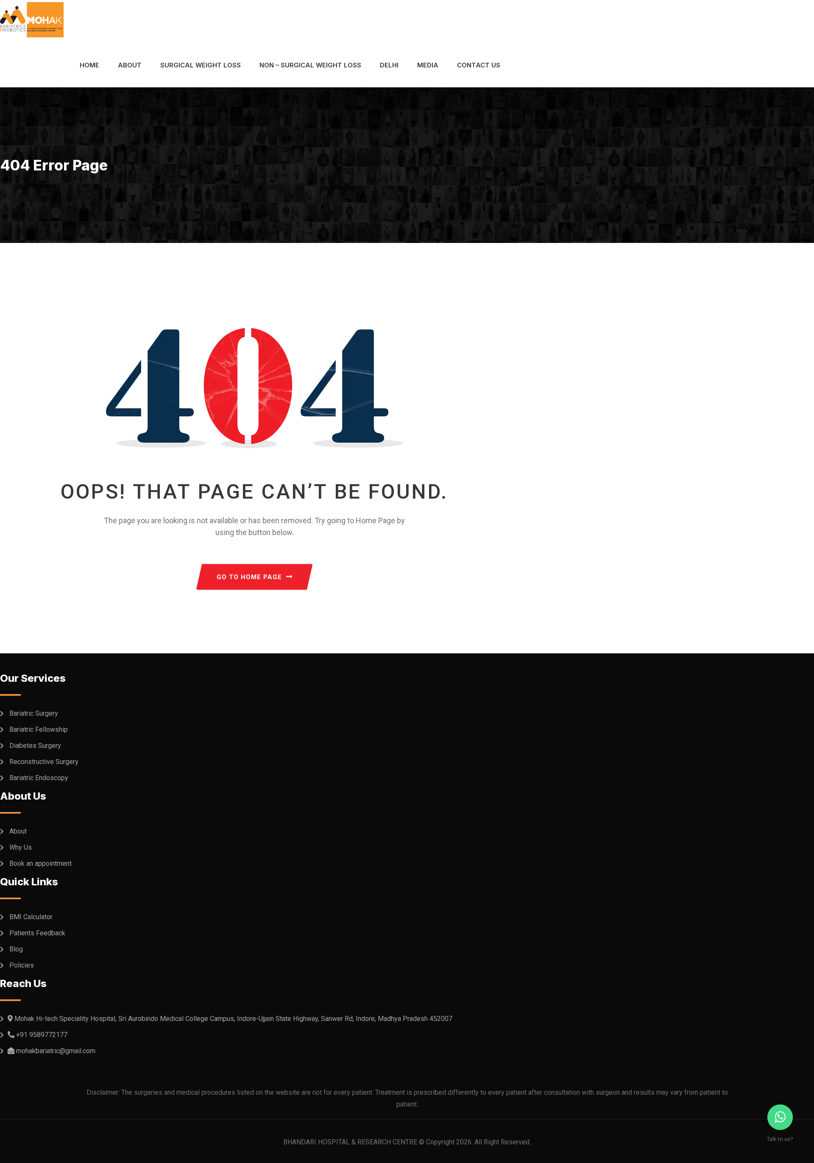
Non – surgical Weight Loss (310, 65)
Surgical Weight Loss (200, 65)
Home (89, 65)
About (130, 65)
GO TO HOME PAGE (249, 577)
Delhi (389, 65)
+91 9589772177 (41, 1035)
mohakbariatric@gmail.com (55, 1051)
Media (427, 65)
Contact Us (478, 65)
